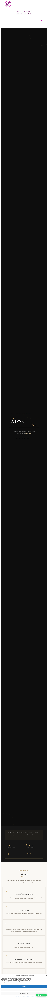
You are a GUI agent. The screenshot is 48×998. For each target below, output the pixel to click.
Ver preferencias (24, 993)
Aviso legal (32, 996)
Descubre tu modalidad (22, 438)
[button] (46, 975)
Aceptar (24, 986)
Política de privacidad (25, 996)
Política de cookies (17, 996)
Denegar (24, 990)
